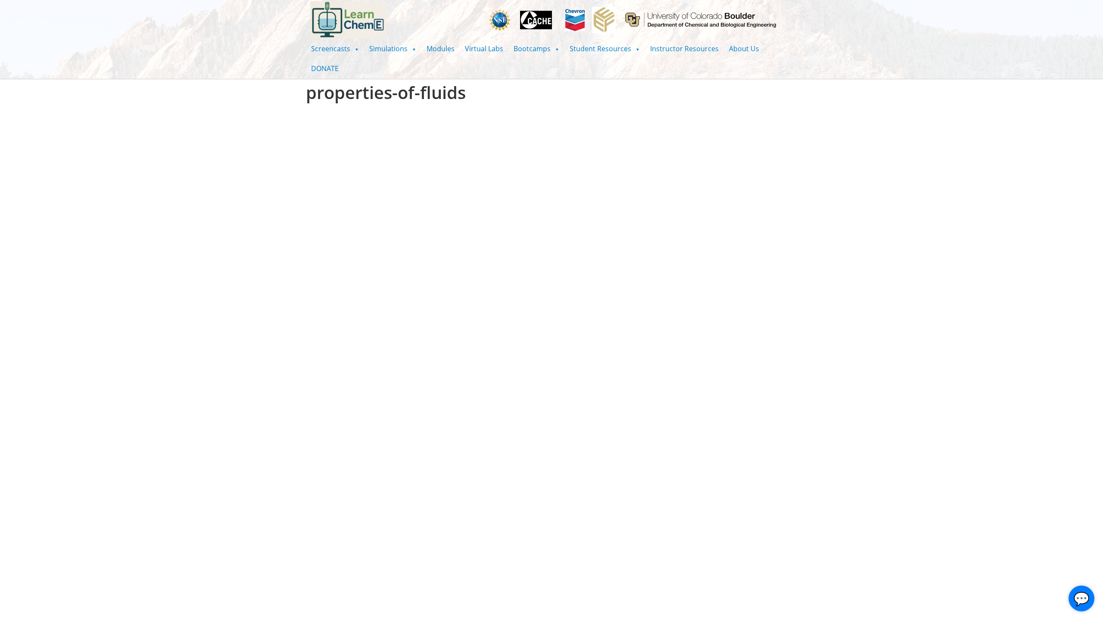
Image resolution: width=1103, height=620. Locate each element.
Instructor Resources (684, 48)
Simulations (392, 48)
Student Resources (605, 48)
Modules (441, 48)
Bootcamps (536, 48)
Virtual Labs (484, 48)
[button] (335, 49)
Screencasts (335, 48)
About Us (744, 48)
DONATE (325, 68)
